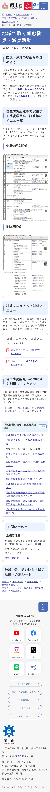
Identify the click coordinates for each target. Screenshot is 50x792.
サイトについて (24, 716)
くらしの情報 (22, 15)
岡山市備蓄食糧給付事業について (24, 479)
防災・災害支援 (9, 18)
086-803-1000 (17, 756)
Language (36, 8)
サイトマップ (24, 708)
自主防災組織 (8, 22)
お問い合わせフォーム (17, 558)
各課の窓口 (17, 582)
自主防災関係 (8, 585)
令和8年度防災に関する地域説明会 (25, 435)
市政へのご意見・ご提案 (24, 692)
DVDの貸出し (22, 96)
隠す (44, 426)
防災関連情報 (27, 18)
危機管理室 (32, 582)
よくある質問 (24, 683)
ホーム (9, 15)
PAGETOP (43, 608)
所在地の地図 (32, 544)
